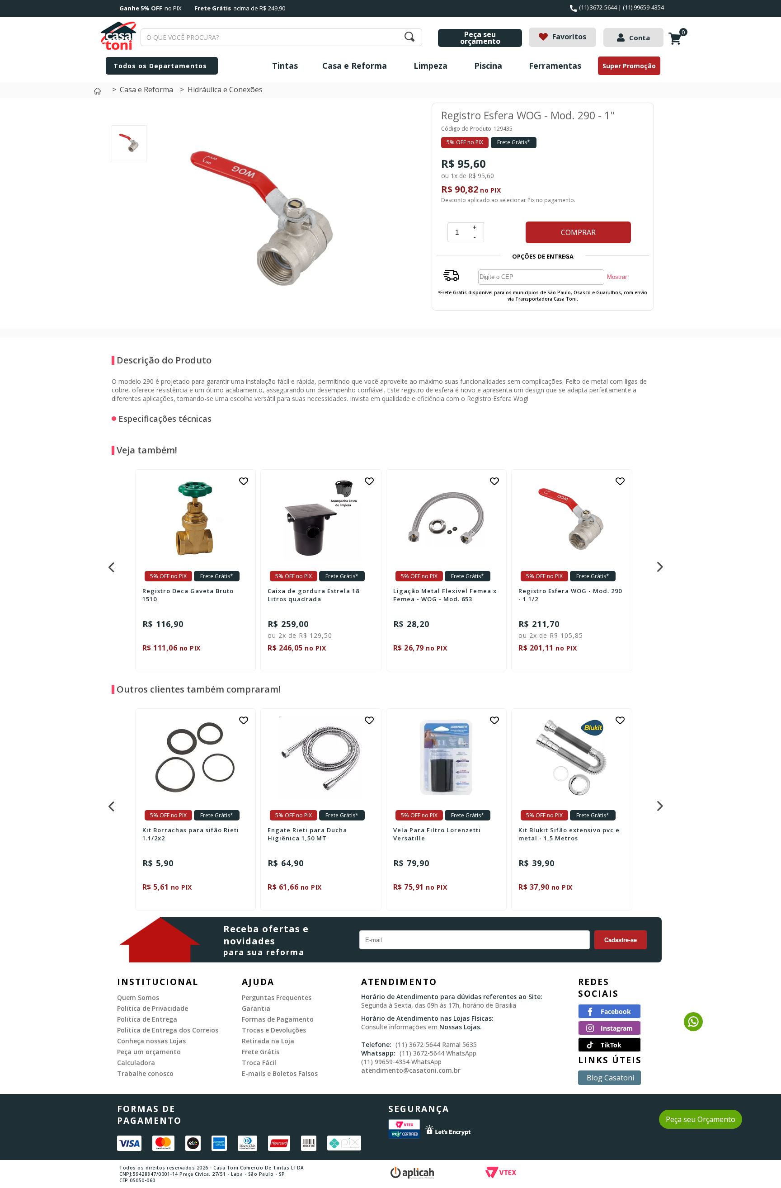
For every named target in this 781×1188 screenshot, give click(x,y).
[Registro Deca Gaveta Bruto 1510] (195, 518)
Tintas (285, 65)
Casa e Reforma (354, 65)
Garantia (256, 1008)
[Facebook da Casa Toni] (609, 1016)
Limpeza (430, 65)
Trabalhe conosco (145, 1073)
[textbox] (281, 37)
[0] (677, 44)
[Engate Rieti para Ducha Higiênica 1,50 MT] (321, 757)
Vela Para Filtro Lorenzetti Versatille (437, 834)
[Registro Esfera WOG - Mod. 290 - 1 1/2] (571, 518)
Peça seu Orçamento (700, 1119)
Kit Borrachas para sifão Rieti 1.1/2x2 (190, 834)
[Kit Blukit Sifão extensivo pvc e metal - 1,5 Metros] (571, 757)
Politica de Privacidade (152, 1008)
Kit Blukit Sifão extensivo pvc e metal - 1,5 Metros (569, 834)
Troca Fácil (259, 1062)
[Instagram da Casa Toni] (609, 1032)
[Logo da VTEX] (553, 1174)
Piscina (488, 65)
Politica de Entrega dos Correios (167, 1030)
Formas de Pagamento (278, 1019)
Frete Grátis (260, 1051)
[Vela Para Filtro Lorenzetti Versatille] (446, 757)
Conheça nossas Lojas (151, 1041)
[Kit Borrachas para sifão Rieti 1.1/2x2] (195, 757)
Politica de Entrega (147, 1019)
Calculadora (136, 1062)
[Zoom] (129, 152)
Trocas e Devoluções (274, 1030)
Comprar (578, 232)
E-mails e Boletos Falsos (280, 1073)
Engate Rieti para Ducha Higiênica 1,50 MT (307, 834)
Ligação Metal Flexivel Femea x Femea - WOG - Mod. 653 (445, 595)
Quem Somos (138, 997)
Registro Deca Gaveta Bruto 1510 (188, 595)
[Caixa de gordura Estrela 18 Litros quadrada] (321, 518)
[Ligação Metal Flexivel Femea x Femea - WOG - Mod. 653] (446, 518)
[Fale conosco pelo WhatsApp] (693, 1028)
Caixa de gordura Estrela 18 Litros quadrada (313, 595)
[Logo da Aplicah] (437, 1174)
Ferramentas (555, 65)
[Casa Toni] (99, 93)
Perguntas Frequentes (276, 997)
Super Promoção (629, 65)
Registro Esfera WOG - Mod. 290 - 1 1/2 (570, 595)
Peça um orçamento (149, 1051)
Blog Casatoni (610, 1078)
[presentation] (110, 564)
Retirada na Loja (268, 1041)
